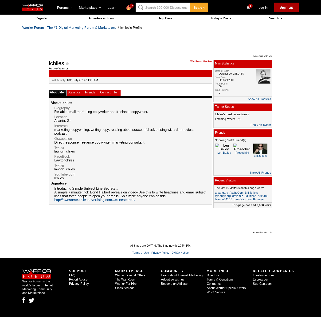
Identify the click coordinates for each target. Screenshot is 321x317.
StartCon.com (262, 283)
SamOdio (240, 199)
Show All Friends (260, 172)
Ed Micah (250, 196)
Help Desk (165, 18)
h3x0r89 (263, 196)
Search (199, 7)
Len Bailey (224, 152)
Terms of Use (140, 252)
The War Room (125, 279)
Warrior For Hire (126, 283)
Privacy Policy (160, 252)
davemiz (237, 196)
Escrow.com (261, 279)
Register (41, 18)
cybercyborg (223, 196)
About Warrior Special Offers (226, 288)
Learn (113, 7)
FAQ (72, 275)
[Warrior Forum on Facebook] (23, 300)
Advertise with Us (262, 56)
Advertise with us (101, 18)
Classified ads (124, 288)
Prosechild (242, 152)
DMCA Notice (180, 252)
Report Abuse (78, 279)
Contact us (214, 283)
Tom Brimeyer (256, 199)
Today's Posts (221, 18)
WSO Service (216, 292)
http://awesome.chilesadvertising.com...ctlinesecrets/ (94, 200)
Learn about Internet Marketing (182, 275)
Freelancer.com (263, 275)
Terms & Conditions (220, 279)
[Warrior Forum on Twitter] (31, 300)
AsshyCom (236, 192)
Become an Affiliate (174, 283)
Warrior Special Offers (130, 275)
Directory (213, 275)
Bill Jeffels (260, 155)
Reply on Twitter (261, 125)
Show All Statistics (259, 99)
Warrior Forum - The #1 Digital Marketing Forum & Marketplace (69, 27)
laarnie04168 (223, 199)
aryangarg (221, 192)
